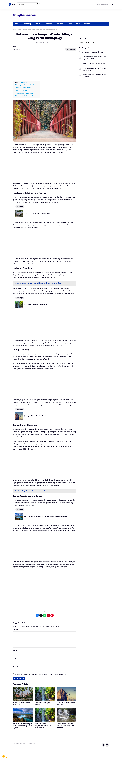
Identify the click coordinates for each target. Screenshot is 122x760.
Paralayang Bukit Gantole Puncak (27, 85)
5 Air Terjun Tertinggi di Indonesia (35, 304)
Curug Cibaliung (21, 90)
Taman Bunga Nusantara (24, 93)
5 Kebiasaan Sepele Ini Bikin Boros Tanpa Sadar (94, 69)
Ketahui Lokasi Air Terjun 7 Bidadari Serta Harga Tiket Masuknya (65, 726)
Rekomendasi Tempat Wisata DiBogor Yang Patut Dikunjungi (44, 36)
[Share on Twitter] (41, 615)
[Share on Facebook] (37, 615)
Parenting (27, 23)
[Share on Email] (48, 615)
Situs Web (16, 666)
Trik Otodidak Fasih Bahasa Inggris (94, 63)
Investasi (38, 23)
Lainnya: (87, 23)
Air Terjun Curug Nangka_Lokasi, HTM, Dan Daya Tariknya (43, 726)
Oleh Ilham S (17, 49)
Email (15, 658)
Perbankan (48, 23)
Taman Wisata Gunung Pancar (26, 96)
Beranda (17, 23)
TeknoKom (59, 23)
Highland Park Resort (23, 87)
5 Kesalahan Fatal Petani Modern (93, 52)
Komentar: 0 (71, 49)
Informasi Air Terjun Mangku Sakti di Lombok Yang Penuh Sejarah (46, 516)
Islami (78, 23)
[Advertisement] (44, 66)
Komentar (16, 630)
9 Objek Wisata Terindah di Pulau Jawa (37, 213)
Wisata (70, 23)
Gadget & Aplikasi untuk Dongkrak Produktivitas (94, 75)
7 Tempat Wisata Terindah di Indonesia (37, 416)
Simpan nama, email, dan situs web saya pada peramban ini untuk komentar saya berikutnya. (40, 674)
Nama (15, 650)
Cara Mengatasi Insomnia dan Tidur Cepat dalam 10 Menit (94, 58)
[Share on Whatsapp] (44, 615)
